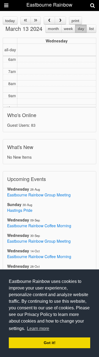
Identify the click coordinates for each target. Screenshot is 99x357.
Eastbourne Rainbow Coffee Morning (39, 225)
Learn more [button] (38, 328)
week (68, 28)
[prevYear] (25, 21)
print (75, 20)
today (10, 20)
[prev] (49, 21)
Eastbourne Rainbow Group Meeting (39, 195)
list (91, 28)
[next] (60, 21)
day (81, 28)
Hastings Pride (19, 210)
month (53, 28)
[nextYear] (36, 21)
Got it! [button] (50, 342)
